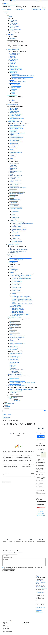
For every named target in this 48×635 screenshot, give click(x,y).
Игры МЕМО (15, 216)
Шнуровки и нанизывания (16, 142)
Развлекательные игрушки (16, 193)
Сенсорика (12, 56)
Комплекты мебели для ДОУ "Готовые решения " (21, 274)
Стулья (11, 285)
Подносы (14, 90)
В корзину (41, 436)
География (12, 63)
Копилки (12, 172)
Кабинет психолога (12, 95)
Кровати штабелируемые (18, 312)
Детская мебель (11, 262)
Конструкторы (13, 220)
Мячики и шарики (14, 184)
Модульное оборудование (16, 69)
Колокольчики (13, 330)
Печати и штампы (14, 359)
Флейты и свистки (14, 346)
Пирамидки (12, 151)
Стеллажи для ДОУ (14, 392)
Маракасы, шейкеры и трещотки (18, 336)
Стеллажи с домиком (17, 282)
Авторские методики (13, 104)
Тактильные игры (14, 148)
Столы (11, 266)
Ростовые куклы (15, 238)
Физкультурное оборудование (15, 374)
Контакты (6, 408)
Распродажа (11, 34)
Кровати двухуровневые (17, 308)
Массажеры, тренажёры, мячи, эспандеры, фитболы (22, 382)
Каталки (11, 149)
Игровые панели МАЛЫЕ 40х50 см (18, 251)
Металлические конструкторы (19, 228)
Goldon (16, 399)
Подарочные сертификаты (14, 44)
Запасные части (13, 71)
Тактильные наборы (14, 140)
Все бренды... (17, 400)
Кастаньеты (12, 334)
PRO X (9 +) (12, 27)
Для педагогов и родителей (16, 259)
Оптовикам (7, 406)
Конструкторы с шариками (18, 225)
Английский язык (14, 59)
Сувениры (12, 363)
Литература (10, 254)
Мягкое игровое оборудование (17, 381)
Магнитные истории (15, 177)
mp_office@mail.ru (35, 8)
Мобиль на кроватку (15, 136)
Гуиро (11, 328)
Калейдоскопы (13, 168)
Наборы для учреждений (16, 391)
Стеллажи (12, 294)
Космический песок (16, 372)
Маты (11, 379)
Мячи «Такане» (13, 130)
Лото (13, 213)
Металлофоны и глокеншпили (17, 337)
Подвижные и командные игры (17, 192)
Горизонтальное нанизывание (30, 541)
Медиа (6, 405)
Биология (12, 80)
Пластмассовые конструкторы (19, 229)
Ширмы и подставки (17, 242)
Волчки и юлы (13, 153)
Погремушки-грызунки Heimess (17, 133)
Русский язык (13, 57)
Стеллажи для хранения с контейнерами (21, 278)
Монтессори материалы (13, 49)
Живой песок (15, 371)
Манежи (12, 272)
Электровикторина (14, 163)
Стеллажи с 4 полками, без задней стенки (22, 299)
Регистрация (39, 0)
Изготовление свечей (15, 356)
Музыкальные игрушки (15, 339)
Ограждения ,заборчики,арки (19, 277)
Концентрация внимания (16, 171)
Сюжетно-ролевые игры (15, 199)
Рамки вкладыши (14, 143)
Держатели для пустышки (16, 139)
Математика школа (16, 84)
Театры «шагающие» (17, 241)
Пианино (12, 345)
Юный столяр (13, 368)
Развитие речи (13, 72)
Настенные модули (14, 252)
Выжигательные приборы (16, 353)
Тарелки (11, 340)
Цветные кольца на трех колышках (20, 541)
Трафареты (12, 366)
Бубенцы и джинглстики (15, 324)
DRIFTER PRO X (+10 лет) (15, 29)
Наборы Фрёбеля (14, 108)
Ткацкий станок (13, 365)
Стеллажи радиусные (17, 281)
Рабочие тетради (14, 261)
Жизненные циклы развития (18, 78)
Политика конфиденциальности (39, 611)
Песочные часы (13, 189)
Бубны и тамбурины (14, 325)
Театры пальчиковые (17, 240)
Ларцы (13, 92)
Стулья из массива (16, 288)
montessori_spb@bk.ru (36, 9)
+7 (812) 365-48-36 (6, 9)
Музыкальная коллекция (16, 68)
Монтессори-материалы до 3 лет (18, 125)
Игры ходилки (15, 219)
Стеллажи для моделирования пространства (20, 275)
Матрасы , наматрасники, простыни (20, 314)
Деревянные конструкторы (18, 222)
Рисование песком (14, 360)
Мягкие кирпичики (16, 226)
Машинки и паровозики (15, 180)
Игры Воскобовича (14, 111)
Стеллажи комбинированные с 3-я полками (22, 300)
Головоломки (13, 156)
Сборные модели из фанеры (18, 231)
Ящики (13, 93)
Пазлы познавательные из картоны (18, 187)
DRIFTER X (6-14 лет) (14, 26)
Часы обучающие (14, 205)
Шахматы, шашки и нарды (16, 207)
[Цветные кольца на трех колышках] (18, 532)
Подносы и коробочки (15, 87)
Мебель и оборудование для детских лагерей (21, 389)
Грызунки (12, 134)
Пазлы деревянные (14, 145)
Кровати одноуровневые (18, 309)
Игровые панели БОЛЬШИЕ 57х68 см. (19, 249)
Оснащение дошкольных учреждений (17, 385)
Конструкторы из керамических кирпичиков (22, 223)
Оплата (27, 579)
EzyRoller (10, 16)
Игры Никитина (13, 112)
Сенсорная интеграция (15, 384)
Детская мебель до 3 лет (15, 127)
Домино (13, 214)
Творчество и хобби (12, 349)
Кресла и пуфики (14, 269)
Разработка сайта (40, 607)
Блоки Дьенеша (13, 109)
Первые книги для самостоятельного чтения (21, 258)
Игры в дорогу (15, 211)
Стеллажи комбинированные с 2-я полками (22, 303)
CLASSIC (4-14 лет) (14, 22)
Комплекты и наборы (13, 40)
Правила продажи (39, 610)
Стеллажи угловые (16, 284)
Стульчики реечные (16, 287)
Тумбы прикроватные (17, 315)
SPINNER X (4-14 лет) (14, 24)
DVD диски (12, 120)
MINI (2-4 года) (13, 20)
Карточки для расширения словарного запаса (23, 75)
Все (10, 248)
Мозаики (12, 181)
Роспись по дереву (14, 362)
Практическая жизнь (15, 54)
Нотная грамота (13, 66)
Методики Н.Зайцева (15, 115)
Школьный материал (15, 83)
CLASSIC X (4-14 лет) (14, 23)
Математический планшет (16, 114)
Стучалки (12, 155)
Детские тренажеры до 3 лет (16, 128)
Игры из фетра (13, 166)
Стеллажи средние (16, 305)
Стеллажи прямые (16, 279)
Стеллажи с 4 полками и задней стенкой (21, 297)
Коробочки (14, 89)
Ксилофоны (12, 331)
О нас (5, 402)
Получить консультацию (40, 439)
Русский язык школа (16, 86)
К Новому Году (11, 30)
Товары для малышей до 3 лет (15, 121)
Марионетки (15, 237)
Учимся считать (13, 202)
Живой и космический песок (16, 369)
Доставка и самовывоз (28, 582)
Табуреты (14, 293)
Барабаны (12, 322)
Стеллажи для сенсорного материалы (21, 296)
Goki (15, 397)
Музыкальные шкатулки (15, 183)
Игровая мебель (14, 271)
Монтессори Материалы (17, 396)
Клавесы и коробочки (15, 333)
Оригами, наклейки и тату (16, 357)
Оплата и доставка (9, 403)
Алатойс (32, 473)
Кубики (11, 158)
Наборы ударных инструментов (17, 343)
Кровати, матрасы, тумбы (16, 306)
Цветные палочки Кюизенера (17, 118)
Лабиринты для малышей (16, 152)
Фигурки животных (14, 204)
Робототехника (11, 100)
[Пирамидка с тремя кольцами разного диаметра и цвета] (40, 532)
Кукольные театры (14, 234)
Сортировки (12, 146)
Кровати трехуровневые (17, 311)
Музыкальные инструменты (14, 317)
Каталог (6, 12)
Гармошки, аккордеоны (15, 327)
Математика (13, 62)
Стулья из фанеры (16, 290)
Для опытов (12, 354)
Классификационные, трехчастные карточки (22, 77)
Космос (11, 65)
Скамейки (12, 268)
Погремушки (13, 131)
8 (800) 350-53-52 (20, 9)
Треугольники (13, 342)
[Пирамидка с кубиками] (7, 532)
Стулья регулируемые (17, 291)
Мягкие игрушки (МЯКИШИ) (16, 137)
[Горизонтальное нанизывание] (29, 532)
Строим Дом (15, 232)
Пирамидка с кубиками (7, 541)
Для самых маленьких (15, 53)
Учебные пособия (14, 117)
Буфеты (13, 302)
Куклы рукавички (16, 235)
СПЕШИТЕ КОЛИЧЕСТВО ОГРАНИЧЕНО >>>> (41, 513)
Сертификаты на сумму (15, 48)
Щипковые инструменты (16, 348)
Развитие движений (14, 378)
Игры (11, 210)
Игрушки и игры (11, 159)
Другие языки (13, 60)
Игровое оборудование (13, 244)
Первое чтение (15, 74)
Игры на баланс (15, 217)
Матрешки (12, 178)
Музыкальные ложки (15, 321)
